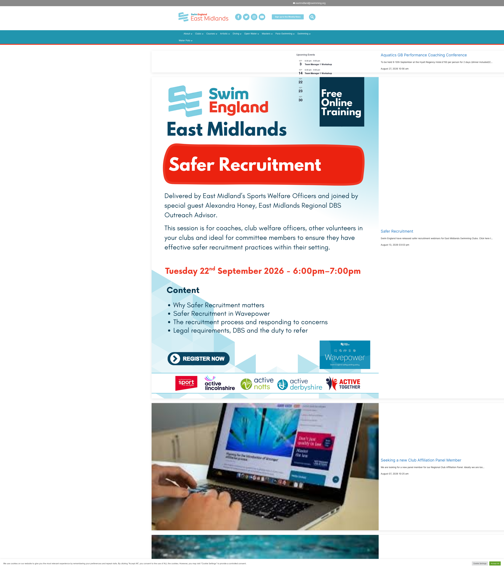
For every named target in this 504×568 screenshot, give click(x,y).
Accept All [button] (495, 563)
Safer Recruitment (397, 231)
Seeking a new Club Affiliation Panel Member (421, 460)
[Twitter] (246, 17)
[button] (312, 17)
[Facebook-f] (238, 17)
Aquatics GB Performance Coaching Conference (424, 55)
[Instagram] (254, 17)
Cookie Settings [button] (479, 563)
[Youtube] (262, 17)
